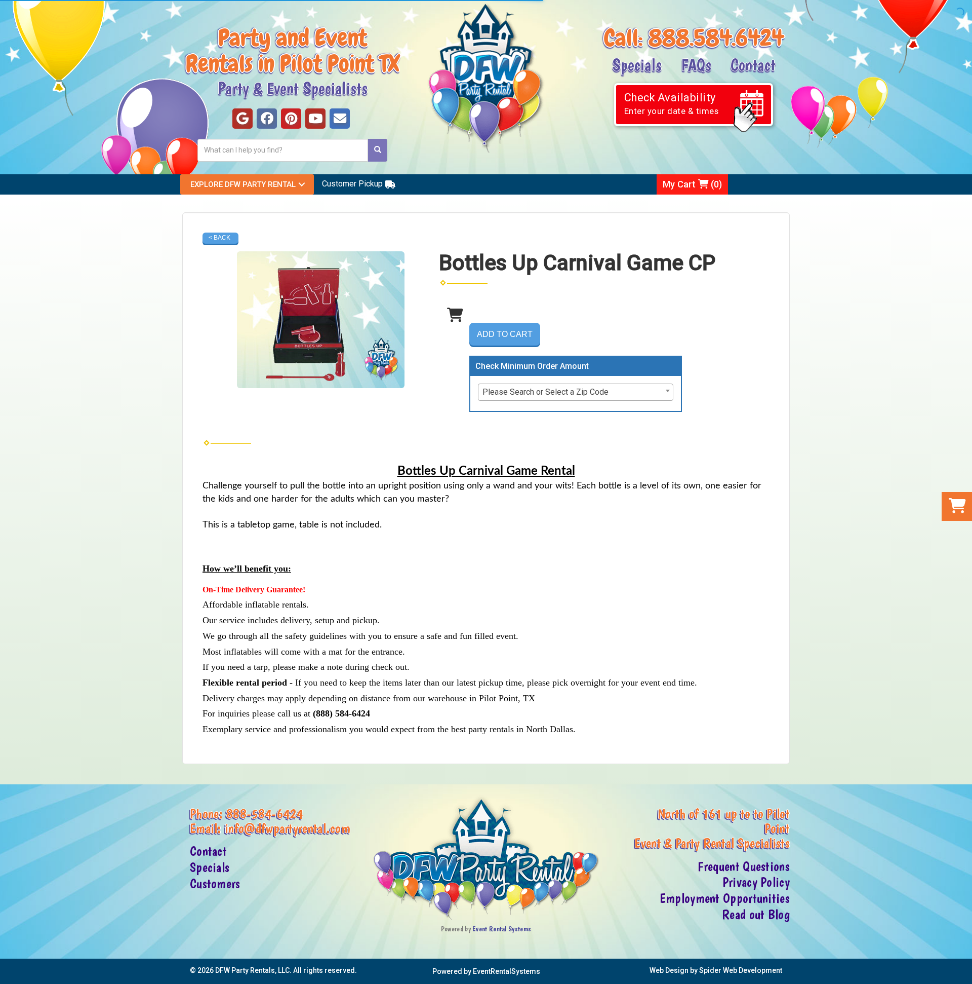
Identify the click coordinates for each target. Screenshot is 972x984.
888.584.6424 (716, 38)
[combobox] (575, 392)
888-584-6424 (264, 814)
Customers (215, 884)
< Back (219, 237)
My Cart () (692, 184)
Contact (753, 64)
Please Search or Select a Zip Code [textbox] (545, 392)
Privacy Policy (756, 882)
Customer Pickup (352, 183)
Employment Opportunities (725, 898)
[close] (963, 970)
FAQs (696, 64)
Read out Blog (756, 914)
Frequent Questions (744, 866)
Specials (637, 64)
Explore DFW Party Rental (243, 184)
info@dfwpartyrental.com (287, 828)
